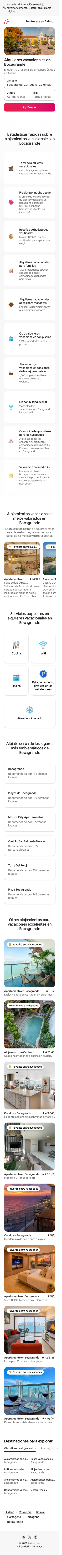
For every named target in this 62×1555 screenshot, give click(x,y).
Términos (37, 1546)
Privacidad (23, 1546)
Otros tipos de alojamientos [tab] (20, 1448)
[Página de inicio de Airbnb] (6, 21)
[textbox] (17, 97)
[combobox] (30, 85)
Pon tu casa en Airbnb (39, 21)
